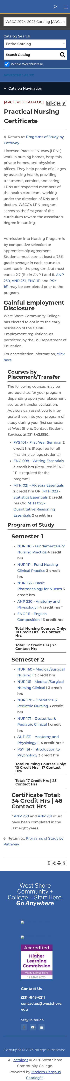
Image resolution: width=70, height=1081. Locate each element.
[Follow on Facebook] (24, 1027)
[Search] (62, 55)
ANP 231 (19, 281)
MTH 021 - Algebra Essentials (38, 485)
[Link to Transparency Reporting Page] (42, 920)
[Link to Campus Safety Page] (42, 935)
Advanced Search (19, 75)
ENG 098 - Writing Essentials (38, 461)
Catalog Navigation (25, 88)
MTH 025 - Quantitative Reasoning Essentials (34, 509)
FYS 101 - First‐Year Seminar (37, 442)
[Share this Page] (54, 103)
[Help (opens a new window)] (64, 103)
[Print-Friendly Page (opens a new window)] (59, 103)
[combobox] (35, 21)
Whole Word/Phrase (27, 64)
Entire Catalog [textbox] (18, 44)
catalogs (20, 1060)
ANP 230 (21, 816)
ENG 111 (34, 281)
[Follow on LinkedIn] (41, 1027)
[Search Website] (55, 7)
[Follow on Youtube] (33, 1027)
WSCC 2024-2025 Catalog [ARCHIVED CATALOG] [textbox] (35, 22)
